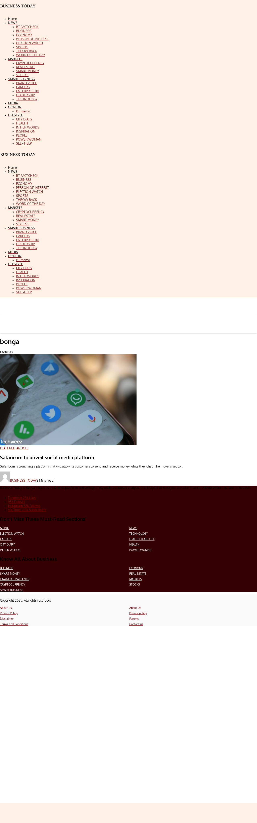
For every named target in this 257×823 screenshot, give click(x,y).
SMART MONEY (10, 573)
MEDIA (4, 528)
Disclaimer (7, 618)
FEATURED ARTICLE (142, 539)
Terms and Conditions (14, 624)
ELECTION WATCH (12, 533)
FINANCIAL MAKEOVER (14, 579)
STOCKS (134, 584)
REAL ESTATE (137, 573)
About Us (6, 607)
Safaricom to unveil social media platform (47, 457)
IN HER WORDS (10, 550)
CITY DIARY (7, 544)
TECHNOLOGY (138, 533)
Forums (134, 618)
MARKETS (135, 579)
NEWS (133, 528)
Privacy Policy (9, 613)
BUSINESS (6, 568)
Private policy (138, 613)
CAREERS (6, 539)
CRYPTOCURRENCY (12, 584)
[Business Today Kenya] (18, 158)
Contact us (136, 624)
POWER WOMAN (140, 550)
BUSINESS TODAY (23, 480)
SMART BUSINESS (11, 590)
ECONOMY (136, 568)
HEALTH (134, 544)
